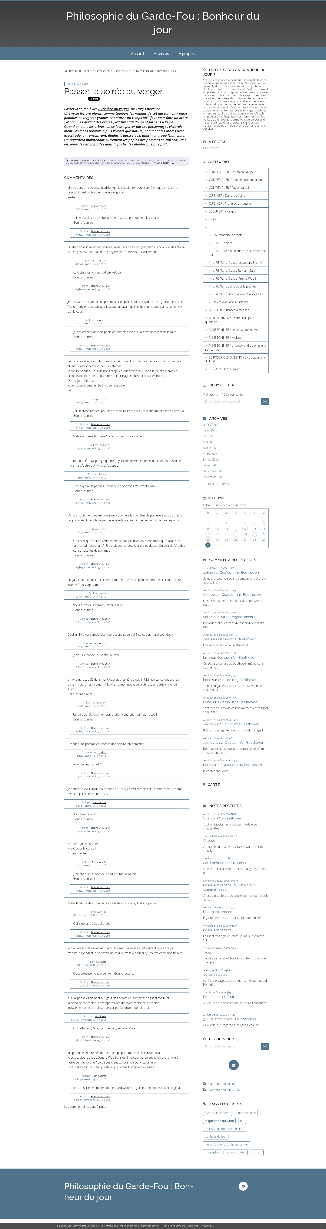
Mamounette (99, 862)
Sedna (208, 724)
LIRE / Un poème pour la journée (235, 286)
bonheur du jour (216, 1136)
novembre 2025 (213, 477)
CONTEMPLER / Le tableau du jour (232, 172)
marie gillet (212, 1152)
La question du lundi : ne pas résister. (87, 71)
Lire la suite (210, 148)
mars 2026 (210, 454)
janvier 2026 (211, 465)
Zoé (206, 639)
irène (207, 680)
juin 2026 (209, 436)
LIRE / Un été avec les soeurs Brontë (237, 262)
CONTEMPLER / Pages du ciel (229, 188)
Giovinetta (100, 1016)
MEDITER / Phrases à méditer (229, 310)
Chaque (209, 841)
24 (217, 539)
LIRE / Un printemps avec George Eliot (238, 294)
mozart (257, 1152)
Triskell (102, 752)
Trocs (207, 952)
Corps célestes (215, 974)
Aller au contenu (13, 3)
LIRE (212, 227)
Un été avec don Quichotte (230, 302)
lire (242, 1121)
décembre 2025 (213, 471)
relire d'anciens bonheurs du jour (227, 1144)
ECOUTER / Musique (222, 211)
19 (235, 534)
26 (235, 539)
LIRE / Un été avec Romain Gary (234, 270)
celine (208, 572)
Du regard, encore (240, 617)
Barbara (209, 765)
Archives (161, 53)
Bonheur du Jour (100, 231)
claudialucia (99, 802)
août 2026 (210, 425)
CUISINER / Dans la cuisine (227, 195)
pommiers (106, 163)
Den (104, 399)
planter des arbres (137, 163)
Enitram (101, 702)
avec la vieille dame (217, 1113)
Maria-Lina (100, 643)
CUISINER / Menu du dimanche (230, 203)
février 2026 (211, 459)
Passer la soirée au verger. (114, 91)
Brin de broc (99, 1075)
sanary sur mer (235, 1152)
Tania (103, 529)
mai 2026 (209, 442)
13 (245, 528)
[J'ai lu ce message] (322, 1225)
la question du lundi (219, 1121)
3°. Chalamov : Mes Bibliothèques (229, 1019)
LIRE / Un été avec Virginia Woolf (234, 278)
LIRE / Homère (222, 243)
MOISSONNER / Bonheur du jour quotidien (229, 320)
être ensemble (246, 1113)
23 (207, 539)
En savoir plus (207, 1225)
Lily (104, 912)
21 (254, 534)
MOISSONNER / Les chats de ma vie (233, 330)
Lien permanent (79, 160)
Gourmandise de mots (228, 235)
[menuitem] (137, 53)
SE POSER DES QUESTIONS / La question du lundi (235, 359)
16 (207, 534)
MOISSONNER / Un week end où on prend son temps (235, 347)
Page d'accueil (122, 71)
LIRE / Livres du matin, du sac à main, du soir (135, 160)
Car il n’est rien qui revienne (225, 863)
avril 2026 (209, 448)
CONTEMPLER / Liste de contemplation (235, 180)
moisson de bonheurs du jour (224, 1129)
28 (254, 539)
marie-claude (98, 206)
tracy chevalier (90, 163)
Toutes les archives (216, 484)
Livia (206, 657)
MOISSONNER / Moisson (226, 337)
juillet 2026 (210, 430)
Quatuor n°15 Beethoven (239, 572)
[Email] (234, 1065)
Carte (214, 784)
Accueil (137, 53)
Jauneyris (210, 742)
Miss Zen (101, 260)
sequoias (119, 163)
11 (226, 528)
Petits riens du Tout (218, 997)
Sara (103, 961)
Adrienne (101, 320)
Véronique (211, 617)
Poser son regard (217, 930)
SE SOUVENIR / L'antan (224, 369)
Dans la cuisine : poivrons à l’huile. (156, 71)
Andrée (209, 595)
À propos (187, 53)
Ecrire (213, 219)
